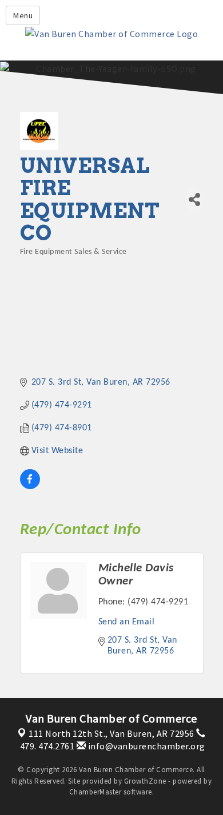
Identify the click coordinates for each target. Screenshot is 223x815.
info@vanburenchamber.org (145, 746)
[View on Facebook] (30, 486)
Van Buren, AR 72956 (111, 733)
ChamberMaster (95, 792)
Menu (23, 15)
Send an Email (126, 622)
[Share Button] (194, 199)
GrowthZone (145, 781)
